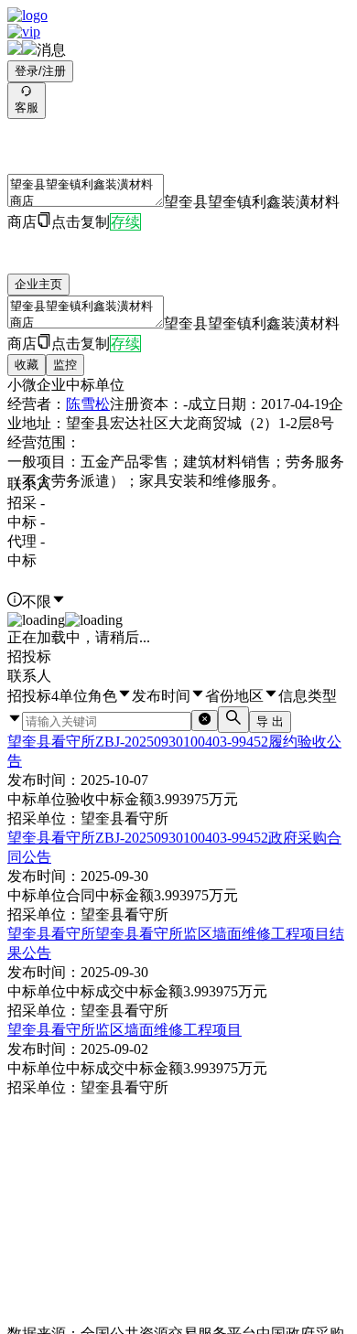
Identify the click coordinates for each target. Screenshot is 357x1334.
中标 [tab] (22, 560)
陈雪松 (88, 404)
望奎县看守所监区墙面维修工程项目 (124, 1030)
